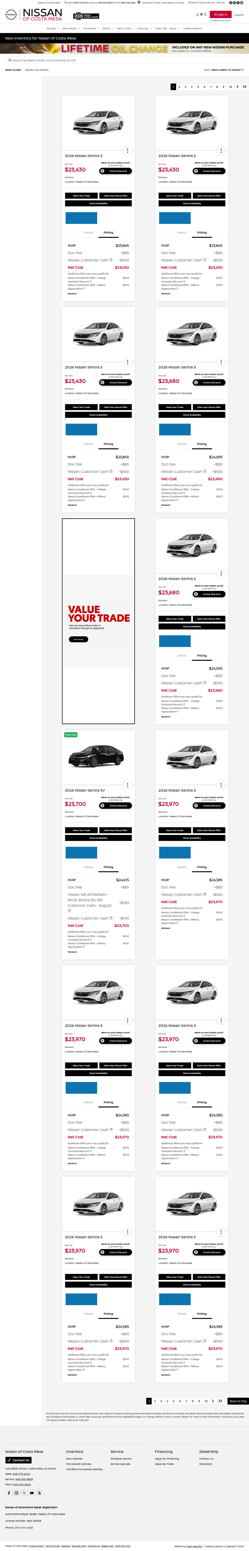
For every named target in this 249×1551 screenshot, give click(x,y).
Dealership (208, 1451)
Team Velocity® (194, 1546)
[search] (205, 14)
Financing (164, 1451)
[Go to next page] (237, 86)
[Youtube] (241, 2)
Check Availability (98, 203)
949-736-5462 (128, 2)
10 (230, 87)
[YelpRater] (39, 1493)
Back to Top (238, 1401)
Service (117, 1451)
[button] (127, 150)
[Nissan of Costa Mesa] (36, 14)
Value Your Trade (81, 195)
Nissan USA (107, 1546)
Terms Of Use (52, 1546)
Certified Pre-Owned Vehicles (84, 1469)
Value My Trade (164, 1464)
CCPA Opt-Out (122, 1546)
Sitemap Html (79, 1546)
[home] (198, 14)
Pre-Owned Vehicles (78, 1464)
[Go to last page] (245, 86)
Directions (205, 1464)
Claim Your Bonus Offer (115, 195)
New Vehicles (74, 1458)
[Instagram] (234, 2)
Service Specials (120, 1464)
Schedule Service (121, 1458)
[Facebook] (230, 2)
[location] (139, 3)
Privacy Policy (36, 1546)
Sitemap (65, 1546)
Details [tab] (88, 232)
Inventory (74, 1451)
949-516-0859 (105, 2)
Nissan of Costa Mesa (16, 1546)
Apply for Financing (167, 1458)
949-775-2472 (81, 2)
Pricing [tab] (108, 232)
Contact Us (20, 1460)
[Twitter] (238, 2)
